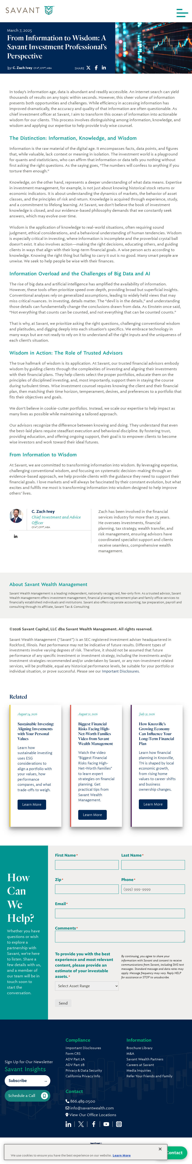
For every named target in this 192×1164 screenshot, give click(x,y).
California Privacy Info (83, 1076)
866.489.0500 (82, 1101)
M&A (130, 1053)
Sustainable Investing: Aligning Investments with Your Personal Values (36, 731)
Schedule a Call (21, 1095)
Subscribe (18, 1080)
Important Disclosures (120, 671)
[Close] (160, 1149)
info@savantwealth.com (92, 1108)
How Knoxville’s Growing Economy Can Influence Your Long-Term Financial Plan (156, 733)
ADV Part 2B (75, 1065)
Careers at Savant (140, 1065)
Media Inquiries (138, 1070)
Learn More (31, 804)
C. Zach (43, 511)
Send (63, 1003)
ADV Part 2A (75, 1059)
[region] (86, 1152)
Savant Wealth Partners (144, 1059)
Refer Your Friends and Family (149, 1076)
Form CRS (73, 1053)
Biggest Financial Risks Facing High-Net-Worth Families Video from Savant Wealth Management (95, 733)
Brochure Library (139, 1048)
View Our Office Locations (92, 1114)
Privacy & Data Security (84, 1070)
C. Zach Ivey (22, 68)
